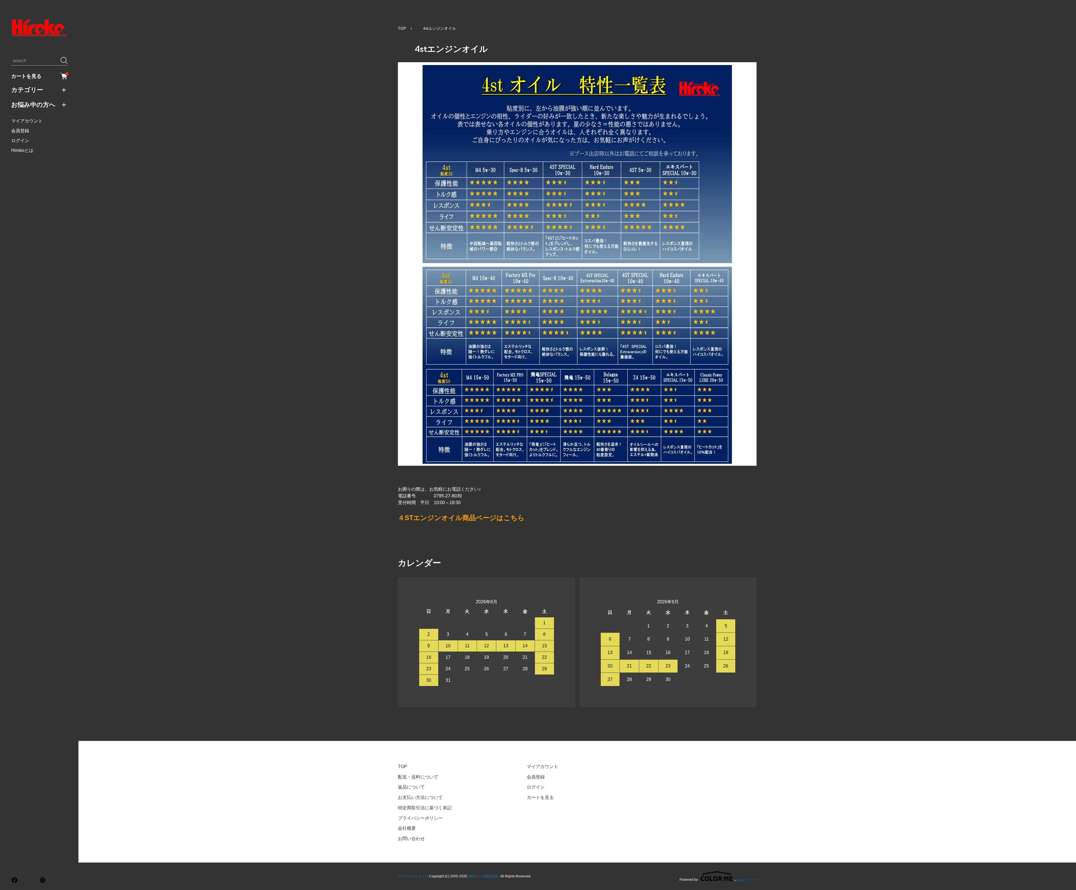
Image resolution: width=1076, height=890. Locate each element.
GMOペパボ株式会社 (483, 876)
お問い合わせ (411, 838)
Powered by (689, 879)
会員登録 (20, 130)
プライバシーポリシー (420, 818)
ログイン (20, 140)
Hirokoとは (22, 150)
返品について (411, 787)
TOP (402, 28)
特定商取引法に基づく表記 (425, 807)
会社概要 (407, 828)
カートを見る (39, 76)
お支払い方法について (420, 797)
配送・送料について (418, 777)
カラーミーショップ (413, 876)
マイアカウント (27, 121)
